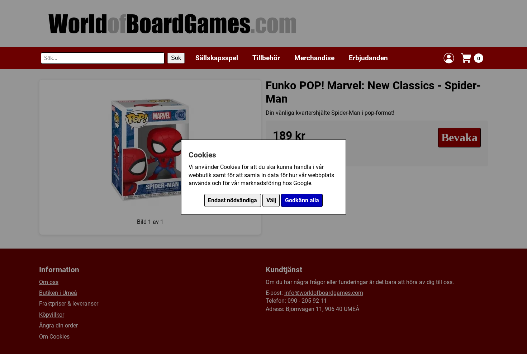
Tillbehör (266, 58)
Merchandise (314, 58)
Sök (176, 58)
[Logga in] (449, 58)
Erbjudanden (368, 58)
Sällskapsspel (216, 58)
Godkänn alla (302, 200)
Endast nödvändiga (232, 200)
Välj (271, 200)
